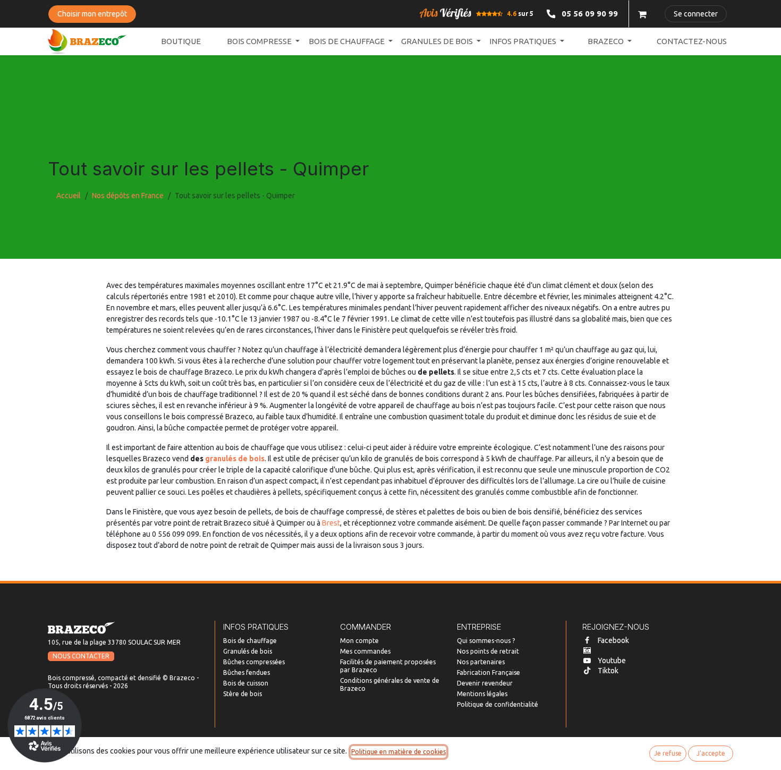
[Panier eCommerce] (642, 14)
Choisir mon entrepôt (92, 14)
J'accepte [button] (711, 753)
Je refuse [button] (668, 753)
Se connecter (696, 14)
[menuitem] (181, 41)
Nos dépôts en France (128, 195)
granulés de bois (235, 458)
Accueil (68, 195)
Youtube (612, 660)
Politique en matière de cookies (398, 751)
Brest (331, 523)
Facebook (613, 640)
